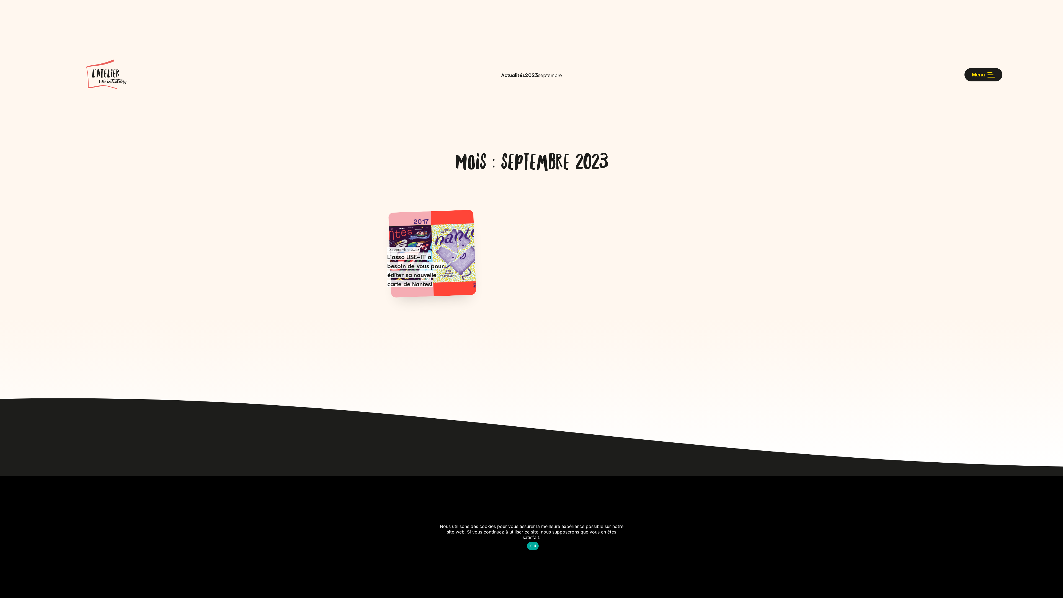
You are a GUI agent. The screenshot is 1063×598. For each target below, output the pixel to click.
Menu (978, 75)
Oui (533, 546)
